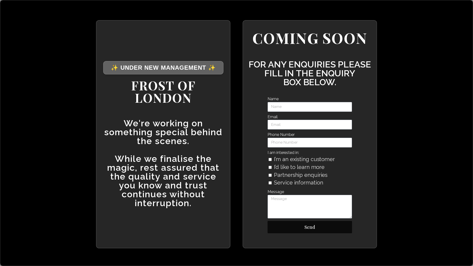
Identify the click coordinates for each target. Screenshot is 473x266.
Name (273, 99)
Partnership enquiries (300, 175)
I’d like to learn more (299, 167)
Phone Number (281, 134)
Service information (298, 182)
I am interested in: (283, 152)
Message (276, 191)
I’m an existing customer (304, 159)
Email (273, 117)
